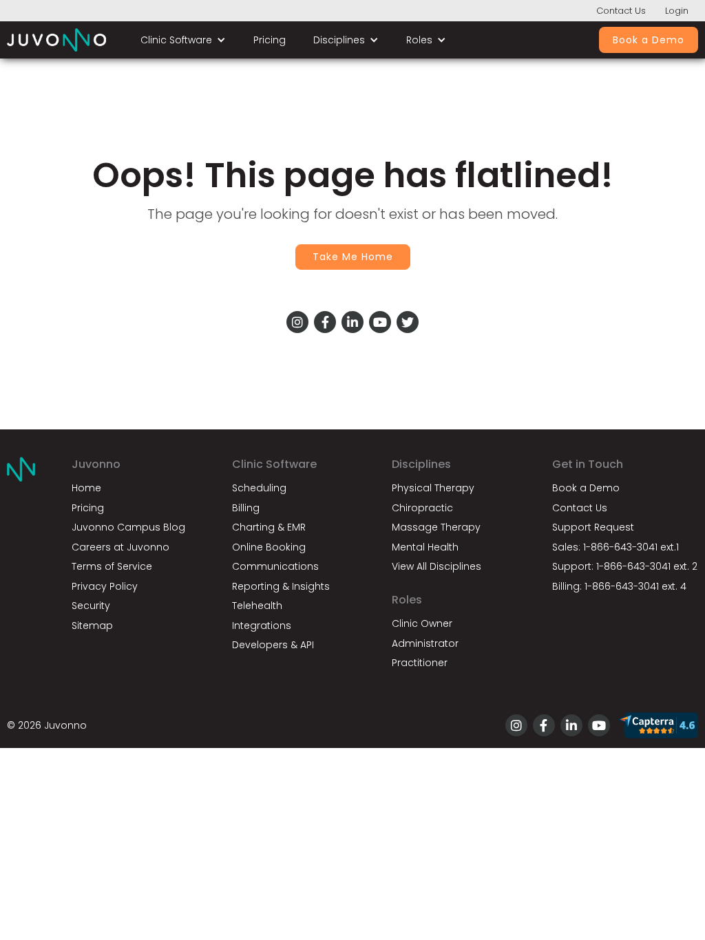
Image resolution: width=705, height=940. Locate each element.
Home (86, 488)
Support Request (593, 527)
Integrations (261, 625)
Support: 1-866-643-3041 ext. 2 (624, 566)
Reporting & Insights (281, 586)
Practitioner (420, 663)
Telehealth (257, 605)
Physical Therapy (433, 488)
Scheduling (259, 488)
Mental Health (425, 547)
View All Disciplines (436, 566)
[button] (183, 40)
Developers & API (273, 645)
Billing (246, 508)
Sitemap (92, 625)
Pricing (269, 40)
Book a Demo (648, 40)
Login (676, 10)
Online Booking (269, 547)
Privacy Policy (105, 586)
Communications (275, 566)
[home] (56, 39)
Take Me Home (353, 257)
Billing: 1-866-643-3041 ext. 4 (619, 586)
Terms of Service (112, 566)
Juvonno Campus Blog (128, 527)
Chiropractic (422, 508)
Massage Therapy (436, 527)
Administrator (425, 643)
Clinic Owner (422, 623)
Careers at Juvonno (120, 547)
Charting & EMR (269, 527)
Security (91, 605)
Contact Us (621, 10)
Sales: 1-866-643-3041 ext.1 (615, 547)
